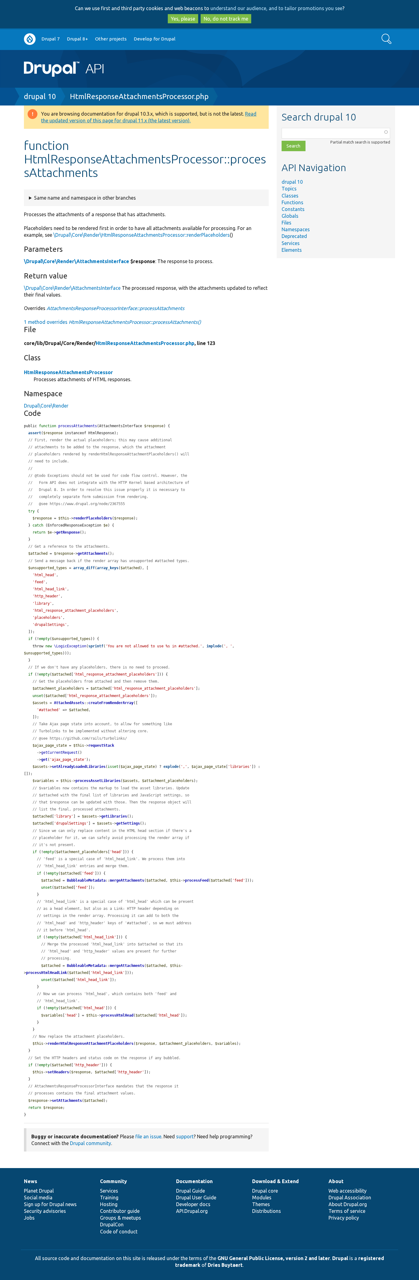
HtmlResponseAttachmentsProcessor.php (139, 96)
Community (113, 1181)
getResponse (68, 532)
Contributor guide (120, 1211)
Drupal (340, 1258)
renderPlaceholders (92, 518)
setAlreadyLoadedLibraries (79, 767)
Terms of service (347, 1211)
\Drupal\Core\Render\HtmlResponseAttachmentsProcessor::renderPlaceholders (141, 235)
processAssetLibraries (98, 781)
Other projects (111, 38)
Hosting (108, 1204)
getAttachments (93, 553)
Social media (38, 1197)
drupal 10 (40, 96)
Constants (293, 209)
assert (34, 433)
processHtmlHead (117, 1015)
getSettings (128, 823)
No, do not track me (226, 18)
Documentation (194, 1181)
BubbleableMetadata (86, 880)
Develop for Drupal (154, 38)
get (44, 759)
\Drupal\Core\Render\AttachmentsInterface (76, 261)
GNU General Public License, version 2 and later (273, 1258)
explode (171, 767)
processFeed (197, 880)
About (336, 1181)
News (30, 1181)
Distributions (266, 1211)
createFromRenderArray (110, 703)
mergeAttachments (127, 880)
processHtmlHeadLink (46, 973)
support (185, 1136)
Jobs (29, 1218)
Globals (290, 216)
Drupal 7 (50, 38)
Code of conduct (118, 1231)
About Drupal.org (348, 1204)
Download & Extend (275, 1181)
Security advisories (45, 1211)
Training (109, 1197)
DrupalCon (112, 1224)
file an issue (148, 1136)
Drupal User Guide (196, 1197)
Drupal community (90, 1143)
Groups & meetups (120, 1218)
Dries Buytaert (225, 1265)
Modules (261, 1197)
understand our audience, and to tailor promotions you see (276, 8)
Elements (292, 250)
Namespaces (296, 229)
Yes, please (183, 18)
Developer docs (193, 1204)
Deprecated (294, 236)
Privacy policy (344, 1218)
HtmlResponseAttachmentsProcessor (68, 372)
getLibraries (114, 816)
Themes (261, 1204)
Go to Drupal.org (30, 39)
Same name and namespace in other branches (85, 198)
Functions (292, 202)
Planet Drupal (39, 1191)
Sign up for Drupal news (50, 1204)
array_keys (107, 568)
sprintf (95, 646)
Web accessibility (348, 1191)
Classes (290, 195)
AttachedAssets (69, 703)
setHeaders (58, 1072)
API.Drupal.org (192, 1211)
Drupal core (265, 1191)
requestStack (101, 745)
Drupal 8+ (77, 38)
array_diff (84, 568)
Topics (289, 188)
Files (286, 222)
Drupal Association (350, 1197)
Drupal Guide (190, 1191)
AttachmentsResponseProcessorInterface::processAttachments (115, 308)
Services (291, 243)
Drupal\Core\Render (46, 405)
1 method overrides (112, 322)
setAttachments (67, 1100)
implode (213, 646)
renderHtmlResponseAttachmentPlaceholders (90, 1043)
